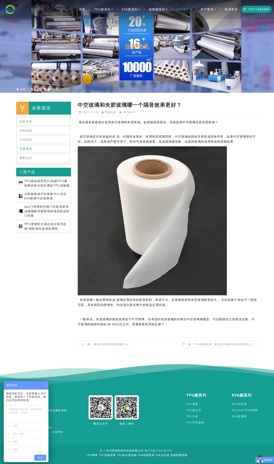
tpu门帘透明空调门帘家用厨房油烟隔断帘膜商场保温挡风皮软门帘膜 (47, 211)
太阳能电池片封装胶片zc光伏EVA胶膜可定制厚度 (45, 196)
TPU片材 (192, 416)
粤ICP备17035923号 (158, 450)
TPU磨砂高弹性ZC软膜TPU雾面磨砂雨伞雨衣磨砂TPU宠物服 (47, 183)
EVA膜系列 (130, 9)
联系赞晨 (231, 9)
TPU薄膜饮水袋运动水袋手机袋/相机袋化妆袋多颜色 (45, 226)
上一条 (104, 344)
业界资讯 (52, 89)
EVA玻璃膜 (239, 416)
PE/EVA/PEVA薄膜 (245, 410)
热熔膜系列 (157, 9)
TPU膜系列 (102, 9)
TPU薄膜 (192, 404)
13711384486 (258, 9)
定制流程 (25, 130)
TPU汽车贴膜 (195, 422)
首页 (82, 9)
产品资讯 (182, 9)
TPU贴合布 (193, 410)
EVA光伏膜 (239, 404)
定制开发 (25, 121)
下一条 (218, 344)
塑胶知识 (25, 158)
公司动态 (25, 140)
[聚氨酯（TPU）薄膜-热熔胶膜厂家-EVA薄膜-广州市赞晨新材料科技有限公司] (10, 9)
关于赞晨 (207, 9)
